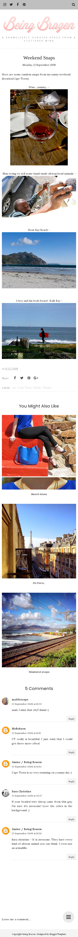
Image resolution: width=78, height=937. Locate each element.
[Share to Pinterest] (29, 378)
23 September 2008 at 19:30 (27, 833)
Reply (71, 718)
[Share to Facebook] (15, 378)
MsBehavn (19, 728)
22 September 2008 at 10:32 (27, 704)
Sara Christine (21, 791)
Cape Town (25, 387)
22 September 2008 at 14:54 (26, 766)
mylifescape (20, 699)
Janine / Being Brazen (27, 762)
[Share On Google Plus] (36, 378)
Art (14, 387)
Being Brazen (29, 934)
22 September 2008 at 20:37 (27, 795)
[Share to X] (22, 378)
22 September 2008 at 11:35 (26, 733)
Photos (47, 387)
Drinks (37, 387)
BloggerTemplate (57, 934)
